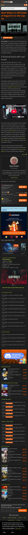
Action (10, 261)
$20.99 (22, 187)
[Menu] (26, 2)
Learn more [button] (18, 528)
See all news (14, 177)
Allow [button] (12, 532)
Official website (6, 259)
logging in (4, 209)
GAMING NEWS (7, 38)
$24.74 (22, 195)
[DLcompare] (14, 515)
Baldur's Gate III (13, 87)
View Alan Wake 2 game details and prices (13, 287)
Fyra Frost (15, 37)
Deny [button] (4, 532)
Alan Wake (12, 131)
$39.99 (22, 200)
